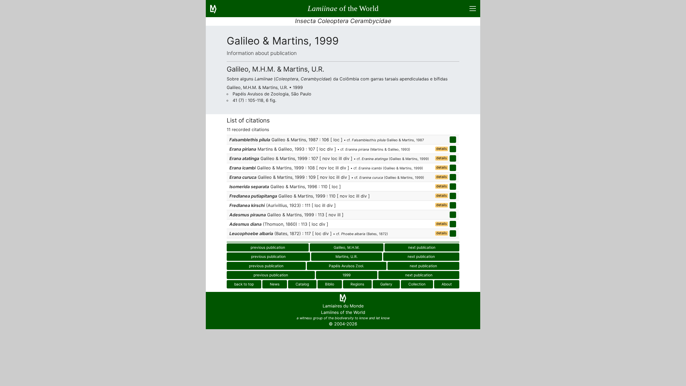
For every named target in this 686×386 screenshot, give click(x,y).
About (447, 284)
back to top (244, 284)
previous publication (268, 247)
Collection (417, 284)
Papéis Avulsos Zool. (346, 266)
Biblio (329, 284)
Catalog (302, 284)
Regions (357, 284)
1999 (346, 275)
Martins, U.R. (346, 256)
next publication (421, 247)
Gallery (386, 284)
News (274, 284)
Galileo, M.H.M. (347, 247)
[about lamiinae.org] (216, 8)
